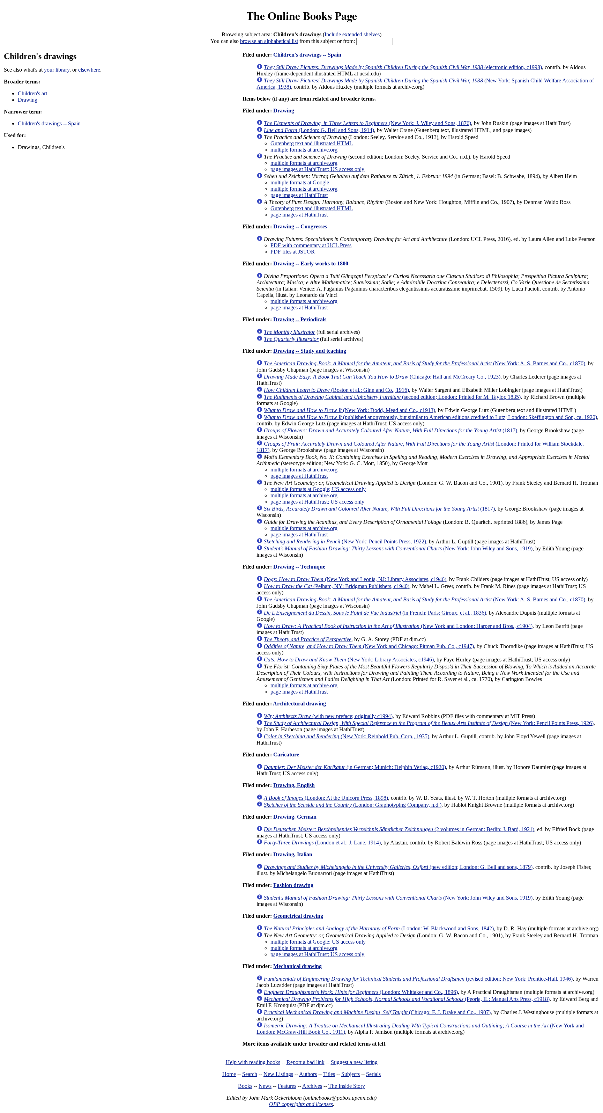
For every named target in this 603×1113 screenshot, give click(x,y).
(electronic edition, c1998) (403, 67)
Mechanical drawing (297, 966)
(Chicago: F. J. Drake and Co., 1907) (377, 1012)
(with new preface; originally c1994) (328, 716)
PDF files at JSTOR (292, 252)
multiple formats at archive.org (303, 150)
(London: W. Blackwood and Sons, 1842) (379, 928)
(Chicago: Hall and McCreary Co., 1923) (382, 377)
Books (245, 1086)
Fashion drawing (293, 885)
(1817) (390, 430)
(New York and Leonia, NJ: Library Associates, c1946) (355, 579)
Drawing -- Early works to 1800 (310, 263)
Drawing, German (295, 817)
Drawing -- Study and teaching (309, 351)
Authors (308, 1074)
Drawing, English (294, 785)
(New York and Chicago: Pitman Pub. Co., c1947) (369, 646)
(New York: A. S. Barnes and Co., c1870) (424, 363)
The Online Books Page (301, 15)
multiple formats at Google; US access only (318, 489)
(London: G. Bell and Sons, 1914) (319, 130)
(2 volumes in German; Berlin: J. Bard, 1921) (399, 829)
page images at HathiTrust (299, 195)
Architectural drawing (299, 703)
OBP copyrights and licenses (301, 1104)
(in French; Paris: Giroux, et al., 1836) (375, 613)
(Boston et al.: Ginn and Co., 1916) (336, 390)
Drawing (27, 100)
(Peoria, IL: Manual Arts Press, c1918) (407, 999)
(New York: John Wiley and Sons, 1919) (398, 548)
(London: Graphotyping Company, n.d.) (352, 805)
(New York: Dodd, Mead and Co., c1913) (349, 410)
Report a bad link (305, 1062)
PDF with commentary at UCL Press (310, 245)
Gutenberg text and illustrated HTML (311, 143)
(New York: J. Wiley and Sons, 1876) (367, 123)
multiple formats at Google (299, 182)
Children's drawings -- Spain (49, 123)
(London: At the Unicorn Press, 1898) (326, 798)
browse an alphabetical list (269, 41)
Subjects (350, 1074)
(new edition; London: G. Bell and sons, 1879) (398, 867)
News (265, 1086)
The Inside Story (346, 1086)
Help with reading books (253, 1062)
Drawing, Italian (292, 854)
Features (287, 1086)
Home (229, 1074)
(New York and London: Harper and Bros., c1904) (398, 626)
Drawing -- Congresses (300, 226)
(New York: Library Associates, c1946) (349, 659)
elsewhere (89, 70)
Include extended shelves (352, 34)
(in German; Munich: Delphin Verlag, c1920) (355, 767)
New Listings (278, 1074)
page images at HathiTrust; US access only (317, 169)
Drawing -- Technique (299, 567)
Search (249, 1074)
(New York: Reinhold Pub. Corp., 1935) (346, 736)
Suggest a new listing (354, 1062)
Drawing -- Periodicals (299, 319)
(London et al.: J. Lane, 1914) (322, 842)
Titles (329, 1074)
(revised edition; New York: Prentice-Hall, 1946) (418, 979)
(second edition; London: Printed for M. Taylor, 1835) (392, 397)
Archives (312, 1086)
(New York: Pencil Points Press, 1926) (429, 723)
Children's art (32, 93)
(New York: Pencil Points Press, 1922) (345, 541)
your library (56, 70)
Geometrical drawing (298, 916)
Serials (373, 1074)
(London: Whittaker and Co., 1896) (361, 992)
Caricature (286, 754)
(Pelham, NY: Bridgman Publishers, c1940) (336, 586)
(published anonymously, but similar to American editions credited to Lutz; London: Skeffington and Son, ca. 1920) (430, 417)
